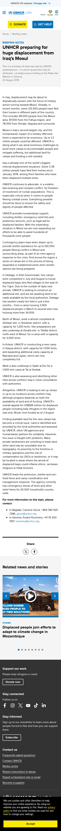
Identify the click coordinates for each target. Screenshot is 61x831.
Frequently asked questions (19, 755)
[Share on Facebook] (34, 552)
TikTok (36, 705)
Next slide (54, 596)
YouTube (28, 705)
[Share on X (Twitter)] (26, 552)
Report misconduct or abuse (19, 772)
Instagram (12, 705)
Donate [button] (50, 15)
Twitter (20, 705)
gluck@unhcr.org (26, 514)
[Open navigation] (4, 13)
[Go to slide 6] (36, 650)
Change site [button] (40, 3)
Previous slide (6, 596)
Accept (30, 823)
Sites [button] (56, 14)
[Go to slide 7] (40, 650)
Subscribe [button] (12, 737)
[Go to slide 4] (29, 650)
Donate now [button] (13, 682)
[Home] (19, 13)
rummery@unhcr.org (27, 521)
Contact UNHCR (12, 761)
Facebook (5, 705)
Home (6, 34)
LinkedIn (44, 705)
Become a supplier (14, 783)
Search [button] (43, 14)
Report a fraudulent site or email (21, 777)
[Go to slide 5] (33, 650)
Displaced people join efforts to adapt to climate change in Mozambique (29, 631)
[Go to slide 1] (19, 650)
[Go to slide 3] (26, 650)
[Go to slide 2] (23, 650)
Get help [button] (45, 24)
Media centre (10, 766)
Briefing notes (19, 34)
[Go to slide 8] (43, 650)
